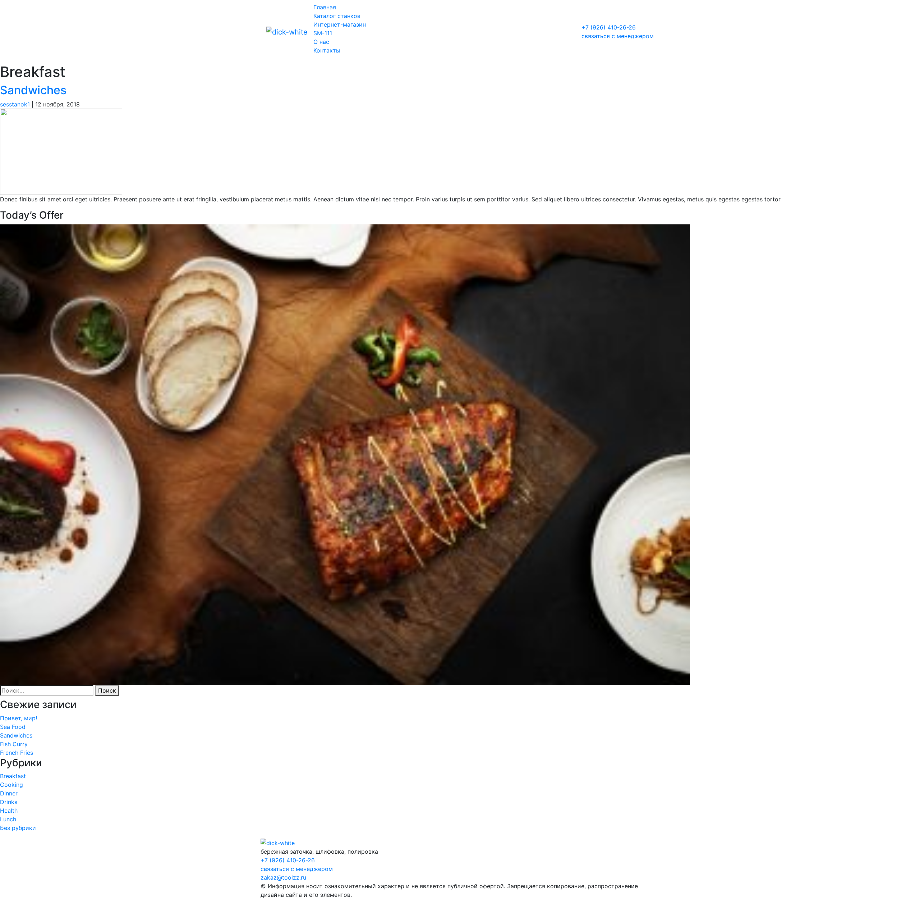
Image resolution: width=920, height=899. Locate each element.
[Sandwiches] (61, 151)
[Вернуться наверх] (278, 842)
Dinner (9, 793)
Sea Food (13, 726)
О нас (321, 41)
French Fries (16, 752)
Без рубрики (18, 827)
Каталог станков (336, 15)
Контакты (326, 50)
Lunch (8, 819)
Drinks (8, 802)
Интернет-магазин (339, 24)
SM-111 (322, 33)
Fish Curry (14, 744)
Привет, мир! (18, 718)
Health (9, 810)
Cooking (11, 784)
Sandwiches (33, 90)
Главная (324, 7)
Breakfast (13, 776)
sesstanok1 (15, 104)
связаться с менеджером (617, 36)
